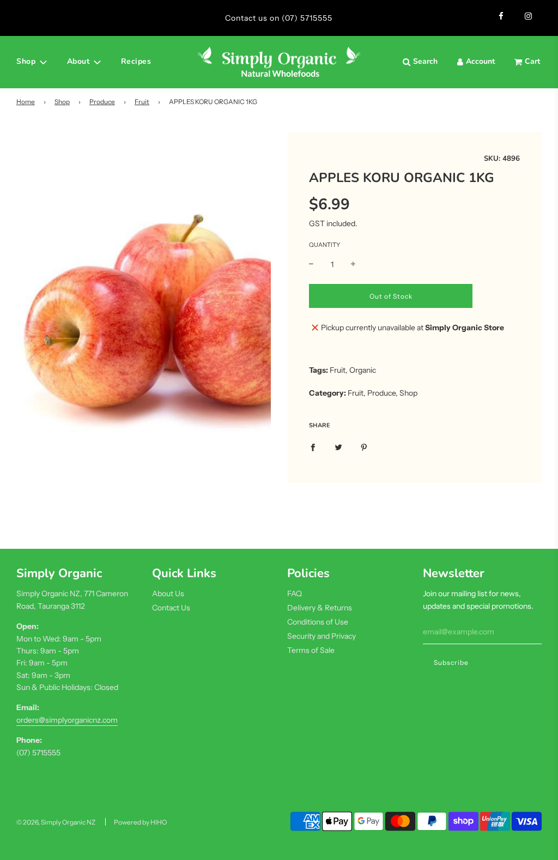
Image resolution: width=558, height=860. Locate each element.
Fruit (142, 102)
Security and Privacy (321, 636)
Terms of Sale (311, 650)
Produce (102, 102)
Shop (62, 102)
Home (25, 102)
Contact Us (171, 608)
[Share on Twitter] (338, 446)
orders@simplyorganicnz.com (67, 720)
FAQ (294, 593)
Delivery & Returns (319, 608)
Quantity (324, 245)
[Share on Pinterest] (364, 446)
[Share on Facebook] (313, 446)
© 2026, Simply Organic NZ (55, 822)
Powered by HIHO (140, 822)
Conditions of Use (317, 622)
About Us (168, 593)
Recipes (136, 61)
